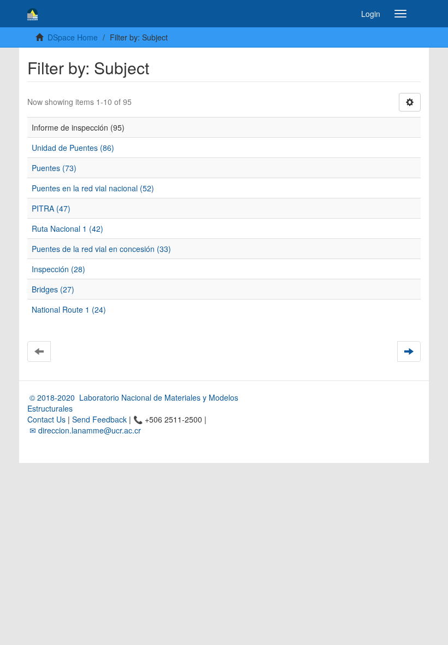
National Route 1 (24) (69, 309)
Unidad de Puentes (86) (73, 147)
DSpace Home (73, 37)
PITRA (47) (51, 208)
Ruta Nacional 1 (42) (67, 228)
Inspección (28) (58, 268)
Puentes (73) (54, 167)
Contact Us (46, 419)
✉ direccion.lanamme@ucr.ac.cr (84, 430)
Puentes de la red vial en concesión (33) (101, 248)
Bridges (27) (53, 289)
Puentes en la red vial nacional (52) (93, 188)
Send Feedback (99, 419)
